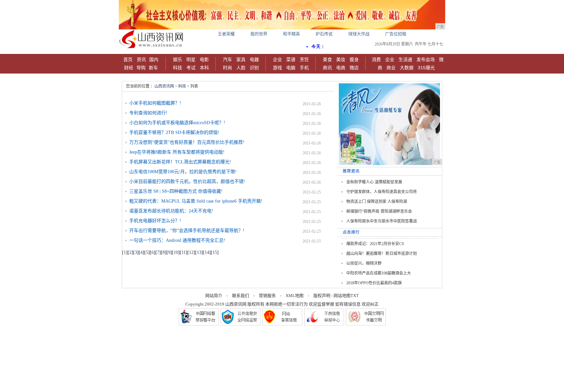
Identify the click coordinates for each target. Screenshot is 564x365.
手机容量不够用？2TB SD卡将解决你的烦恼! (174, 132)
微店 (354, 67)
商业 (391, 67)
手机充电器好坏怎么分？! (155, 220)
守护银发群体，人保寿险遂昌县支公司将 (381, 192)
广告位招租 (395, 33)
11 (183, 252)
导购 (141, 67)
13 (199, 252)
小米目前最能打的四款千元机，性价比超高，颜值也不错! (187, 181)
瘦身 (354, 59)
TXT (355, 295)
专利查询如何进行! (148, 112)
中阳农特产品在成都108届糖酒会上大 (378, 273)
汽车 (227, 59)
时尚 (227, 67)
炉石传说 (324, 33)
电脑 (290, 67)
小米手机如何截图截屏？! (155, 103)
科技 (177, 67)
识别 (254, 67)
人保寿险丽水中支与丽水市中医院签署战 (381, 221)
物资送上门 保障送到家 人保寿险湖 (376, 201)
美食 (327, 59)
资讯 (141, 59)
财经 (128, 67)
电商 (340, 67)
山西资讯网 (164, 86)
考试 (191, 67)
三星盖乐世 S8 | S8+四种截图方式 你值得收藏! (176, 191)
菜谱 (290, 59)
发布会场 (425, 59)
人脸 (240, 67)
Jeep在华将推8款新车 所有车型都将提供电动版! (177, 152)
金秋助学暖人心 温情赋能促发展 (374, 182)
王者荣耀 (226, 33)
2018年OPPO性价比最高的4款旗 (374, 283)
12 (191, 252)
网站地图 (342, 295)
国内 (153, 59)
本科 (204, 67)
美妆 (340, 59)
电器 (254, 59)
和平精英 (291, 33)
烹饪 (304, 59)
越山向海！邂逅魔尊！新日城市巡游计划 (381, 253)
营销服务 (267, 295)
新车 (153, 67)
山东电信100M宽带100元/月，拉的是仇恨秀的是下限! (183, 171)
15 (214, 252)
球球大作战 (358, 33)
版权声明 (321, 295)
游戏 (277, 67)
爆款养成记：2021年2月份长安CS (375, 243)
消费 (376, 59)
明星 (191, 59)
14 (207, 252)
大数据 (407, 67)
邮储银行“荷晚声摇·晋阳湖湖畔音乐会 (379, 211)
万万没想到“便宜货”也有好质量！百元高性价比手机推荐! (186, 142)
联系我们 (240, 295)
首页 (128, 59)
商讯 (327, 67)
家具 (240, 59)
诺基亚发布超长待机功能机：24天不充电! (171, 210)
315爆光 (426, 67)
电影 (204, 59)
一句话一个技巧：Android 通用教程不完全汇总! (177, 240)
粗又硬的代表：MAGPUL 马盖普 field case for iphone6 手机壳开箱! (195, 201)
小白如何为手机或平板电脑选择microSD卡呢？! (177, 122)
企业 (277, 59)
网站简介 (213, 295)
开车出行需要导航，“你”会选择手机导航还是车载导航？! (186, 230)
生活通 (405, 59)
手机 (304, 67)
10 (176, 252)
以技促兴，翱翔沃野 (364, 263)
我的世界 (258, 33)
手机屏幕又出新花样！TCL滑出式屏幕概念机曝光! (180, 161)
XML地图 (295, 295)
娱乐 (177, 59)
